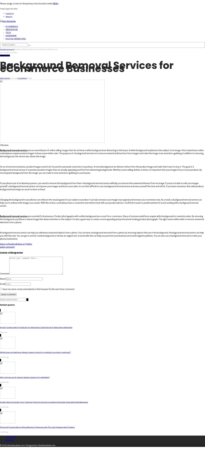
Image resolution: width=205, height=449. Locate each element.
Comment (4, 273)
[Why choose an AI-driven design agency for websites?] (7, 373)
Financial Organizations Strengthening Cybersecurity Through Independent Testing (37, 427)
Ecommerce (12, 26)
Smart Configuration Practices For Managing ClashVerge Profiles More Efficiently (36, 327)
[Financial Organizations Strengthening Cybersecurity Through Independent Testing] (7, 422)
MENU (55, 3)
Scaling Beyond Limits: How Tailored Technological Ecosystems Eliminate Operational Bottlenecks (44, 402)
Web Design (12, 29)
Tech (8, 32)
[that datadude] (8, 21)
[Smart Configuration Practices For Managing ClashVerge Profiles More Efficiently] (7, 323)
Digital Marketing (16, 38)
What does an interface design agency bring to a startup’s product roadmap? (35, 352)
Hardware (11, 35)
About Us (9, 17)
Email (2, 284)
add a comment (7, 247)
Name (3, 279)
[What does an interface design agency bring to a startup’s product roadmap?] (7, 348)
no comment (22, 78)
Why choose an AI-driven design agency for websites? (25, 377)
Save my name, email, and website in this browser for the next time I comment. (39, 289)
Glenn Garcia (5, 78)
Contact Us (10, 13)
